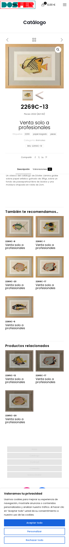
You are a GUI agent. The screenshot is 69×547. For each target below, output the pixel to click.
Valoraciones (42, 169)
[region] (34, 517)
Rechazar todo (34, 540)
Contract (34, 462)
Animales (40, 140)
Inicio (34, 449)
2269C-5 (10, 321)
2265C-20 (11, 415)
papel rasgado (40, 134)
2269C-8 (10, 241)
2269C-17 (41, 281)
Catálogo (34, 455)
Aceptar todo (34, 522)
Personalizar (34, 531)
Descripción (23, 169)
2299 (27, 134)
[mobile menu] (64, 5)
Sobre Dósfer (34, 474)
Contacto (34, 468)
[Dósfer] (17, 5)
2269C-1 (40, 241)
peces (53, 134)
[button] (58, 49)
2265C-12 (10, 375)
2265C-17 (41, 375)
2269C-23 (10, 281)
